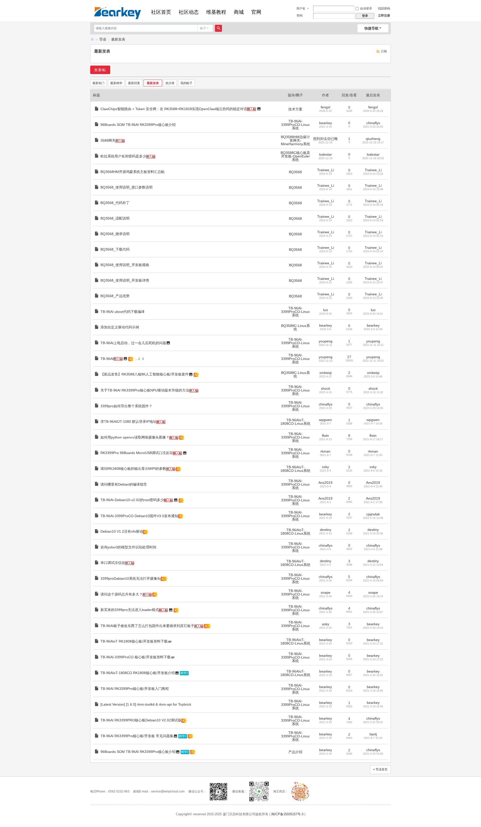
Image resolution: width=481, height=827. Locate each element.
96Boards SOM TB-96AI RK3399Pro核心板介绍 (138, 125)
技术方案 (295, 109)
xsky (325, 467)
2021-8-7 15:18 (373, 737)
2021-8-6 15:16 (373, 470)
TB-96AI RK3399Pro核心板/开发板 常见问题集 (136, 736)
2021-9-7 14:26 (373, 423)
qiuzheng (373, 139)
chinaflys (373, 123)
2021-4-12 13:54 (373, 564)
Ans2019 (325, 483)
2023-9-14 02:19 (373, 204)
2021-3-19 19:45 (373, 706)
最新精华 (116, 83)
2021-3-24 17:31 (373, 643)
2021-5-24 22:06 (373, 533)
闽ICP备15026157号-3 (287, 814)
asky (325, 624)
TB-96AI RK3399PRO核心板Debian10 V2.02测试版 (140, 720)
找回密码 (384, 8)
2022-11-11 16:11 (373, 344)
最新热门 (98, 83)
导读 (102, 39)
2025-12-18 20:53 (373, 158)
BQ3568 (295, 172)
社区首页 (161, 12)
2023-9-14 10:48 (373, 189)
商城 (239, 12)
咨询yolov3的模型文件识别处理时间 (128, 547)
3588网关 (107, 140)
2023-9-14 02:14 (373, 251)
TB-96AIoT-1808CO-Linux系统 (295, 422)
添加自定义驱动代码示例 (119, 327)
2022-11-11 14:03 (373, 360)
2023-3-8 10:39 (373, 329)
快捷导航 (372, 28)
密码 (300, 15)
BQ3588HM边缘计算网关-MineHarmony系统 (295, 140)
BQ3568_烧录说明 (115, 234)
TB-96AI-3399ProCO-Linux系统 (295, 124)
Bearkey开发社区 (92, 39)
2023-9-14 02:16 (373, 235)
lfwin (325, 436)
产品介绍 (295, 752)
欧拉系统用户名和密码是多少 (123, 156)
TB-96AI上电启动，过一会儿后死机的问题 (133, 343)
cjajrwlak (373, 514)
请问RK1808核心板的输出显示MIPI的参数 (133, 469)
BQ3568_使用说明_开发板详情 (124, 280)
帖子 (203, 28)
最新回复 (134, 83)
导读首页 (382, 769)
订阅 (384, 51)
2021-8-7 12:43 (373, 455)
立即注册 (384, 15)
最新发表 (118, 39)
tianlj (373, 734)
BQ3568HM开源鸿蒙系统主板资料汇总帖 (132, 172)
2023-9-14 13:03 (373, 173)
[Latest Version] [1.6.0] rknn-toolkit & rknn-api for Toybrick (145, 704)
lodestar (325, 154)
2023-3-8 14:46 (373, 376)
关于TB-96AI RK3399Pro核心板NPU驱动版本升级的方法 (144, 390)
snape (325, 592)
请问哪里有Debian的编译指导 (123, 484)
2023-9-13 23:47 (373, 282)
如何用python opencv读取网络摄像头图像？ (134, 437)
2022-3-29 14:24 (373, 627)
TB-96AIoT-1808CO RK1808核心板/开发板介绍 (137, 673)
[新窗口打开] (97, 109)
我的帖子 (186, 83)
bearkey (325, 123)
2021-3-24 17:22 (373, 659)
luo (325, 310)
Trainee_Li (325, 170)
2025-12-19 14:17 (373, 142)
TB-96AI (106, 359)
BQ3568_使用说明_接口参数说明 (126, 187)
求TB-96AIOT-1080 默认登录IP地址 (128, 422)
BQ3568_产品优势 (115, 296)
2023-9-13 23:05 (373, 297)
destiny (325, 530)
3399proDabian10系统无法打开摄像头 (130, 578)
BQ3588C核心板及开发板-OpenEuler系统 (295, 156)
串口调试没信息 (112, 563)
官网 (256, 12)
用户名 (300, 8)
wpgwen (325, 420)
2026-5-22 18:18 (373, 110)
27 (349, 357)
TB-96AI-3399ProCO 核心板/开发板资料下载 (135, 657)
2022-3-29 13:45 (373, 407)
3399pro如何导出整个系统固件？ (126, 406)
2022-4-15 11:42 (373, 392)
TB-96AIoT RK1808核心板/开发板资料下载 (134, 641)
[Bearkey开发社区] (117, 12)
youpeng (325, 341)
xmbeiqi (325, 373)
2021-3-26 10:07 (373, 611)
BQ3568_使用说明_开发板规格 (124, 265)
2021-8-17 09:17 (373, 439)
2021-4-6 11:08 (373, 549)
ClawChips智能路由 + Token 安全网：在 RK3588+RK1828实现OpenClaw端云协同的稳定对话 (173, 109)
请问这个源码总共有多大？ (121, 594)
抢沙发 (170, 83)
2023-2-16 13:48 (373, 517)
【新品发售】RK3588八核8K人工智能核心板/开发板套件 (144, 374)
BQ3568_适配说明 (115, 218)
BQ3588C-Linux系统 (295, 327)
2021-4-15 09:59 (373, 580)
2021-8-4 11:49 (373, 486)
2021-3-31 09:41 (373, 722)
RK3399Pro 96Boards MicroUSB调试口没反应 (136, 453)
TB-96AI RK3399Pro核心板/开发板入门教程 (134, 689)
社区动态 (189, 12)
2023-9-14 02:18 (373, 220)
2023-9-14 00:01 (373, 266)
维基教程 (216, 12)
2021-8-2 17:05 (373, 502)
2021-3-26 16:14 (373, 596)
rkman (325, 451)
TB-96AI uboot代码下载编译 (122, 312)
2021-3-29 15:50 (373, 126)
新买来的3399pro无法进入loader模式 (129, 610)
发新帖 (100, 70)
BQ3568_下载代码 (115, 249)
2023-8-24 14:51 (373, 313)
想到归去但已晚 (325, 139)
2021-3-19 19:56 (373, 690)
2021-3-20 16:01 (373, 675)
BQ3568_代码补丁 (115, 203)
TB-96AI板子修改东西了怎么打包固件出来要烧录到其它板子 (147, 626)
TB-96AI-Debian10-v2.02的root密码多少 (132, 500)
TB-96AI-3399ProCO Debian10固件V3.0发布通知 (139, 516)
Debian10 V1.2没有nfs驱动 (121, 531)
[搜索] (218, 28)
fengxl (325, 107)
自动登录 (366, 8)
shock (325, 388)
